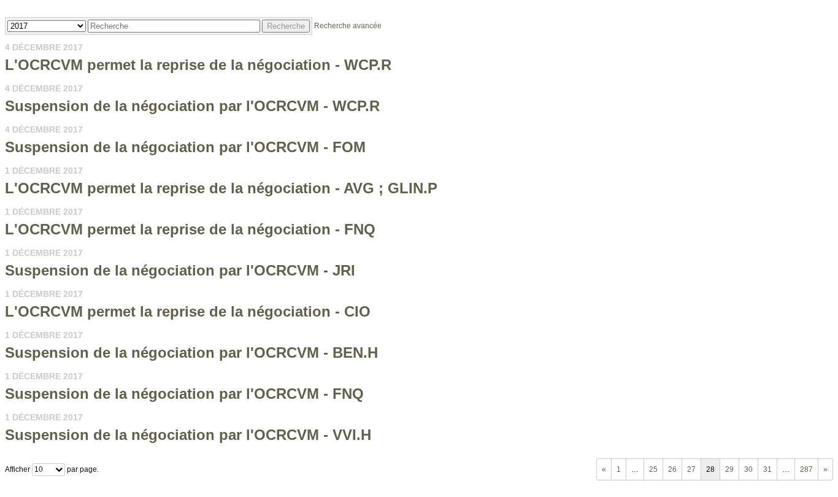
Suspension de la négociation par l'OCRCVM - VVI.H (188, 434)
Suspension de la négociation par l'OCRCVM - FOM (185, 147)
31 (767, 469)
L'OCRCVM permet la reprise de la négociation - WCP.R (198, 64)
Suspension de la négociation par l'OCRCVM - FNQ (184, 393)
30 (748, 469)
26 (672, 469)
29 (729, 469)
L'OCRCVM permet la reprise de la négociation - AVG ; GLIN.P (221, 188)
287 (806, 469)
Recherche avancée (348, 25)
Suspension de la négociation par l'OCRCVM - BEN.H (191, 352)
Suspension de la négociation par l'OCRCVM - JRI (180, 270)
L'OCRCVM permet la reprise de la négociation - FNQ (190, 229)
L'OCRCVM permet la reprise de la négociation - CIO (188, 311)
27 (691, 469)
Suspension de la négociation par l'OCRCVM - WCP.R (192, 106)
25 (653, 469)
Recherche (286, 26)
